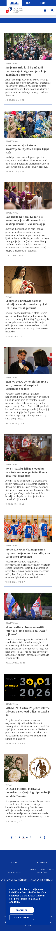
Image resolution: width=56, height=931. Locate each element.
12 (39, 837)
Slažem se (22, 910)
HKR (42, 3)
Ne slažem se (21, 917)
